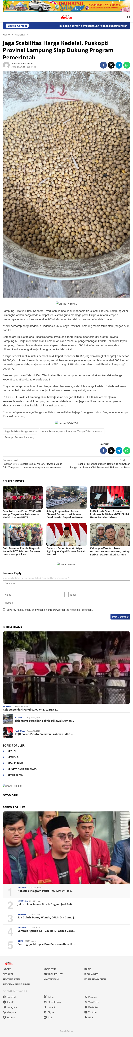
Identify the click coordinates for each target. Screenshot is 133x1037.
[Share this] (103, 65)
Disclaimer (91, 974)
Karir (87, 969)
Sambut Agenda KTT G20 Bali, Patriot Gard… (46, 930)
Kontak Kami (51, 979)
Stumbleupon (54, 1002)
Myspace (11, 1012)
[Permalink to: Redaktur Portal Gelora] (6, 64)
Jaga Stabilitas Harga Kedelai (21, 431)
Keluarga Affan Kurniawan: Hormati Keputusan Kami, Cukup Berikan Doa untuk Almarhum (110, 551)
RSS (90, 1017)
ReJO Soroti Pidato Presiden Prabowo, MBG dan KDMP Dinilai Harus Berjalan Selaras (109, 514)
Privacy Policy (53, 974)
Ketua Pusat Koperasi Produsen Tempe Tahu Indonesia (72, 431)
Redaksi (8, 974)
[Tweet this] (111, 65)
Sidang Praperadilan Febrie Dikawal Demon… (44, 720)
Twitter (51, 997)
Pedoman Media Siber (16, 984)
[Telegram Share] (119, 65)
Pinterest (92, 997)
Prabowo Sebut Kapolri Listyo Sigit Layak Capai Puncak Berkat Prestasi (65, 551)
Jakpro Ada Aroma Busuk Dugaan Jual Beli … (46, 904)
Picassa (11, 1017)
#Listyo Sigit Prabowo (22, 769)
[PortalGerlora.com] (66, 16)
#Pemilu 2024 (15, 775)
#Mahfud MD (15, 763)
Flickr (50, 1017)
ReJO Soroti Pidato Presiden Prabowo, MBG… (44, 733)
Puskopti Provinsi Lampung (19, 437)
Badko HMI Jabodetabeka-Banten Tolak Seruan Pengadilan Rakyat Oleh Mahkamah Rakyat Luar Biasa (100, 463)
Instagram (12, 1007)
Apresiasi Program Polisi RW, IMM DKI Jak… (45, 890)
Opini (20, 941)
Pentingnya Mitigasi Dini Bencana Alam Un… (47, 944)
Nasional (8, 706)
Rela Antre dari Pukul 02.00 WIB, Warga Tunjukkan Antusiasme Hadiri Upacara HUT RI (22, 514)
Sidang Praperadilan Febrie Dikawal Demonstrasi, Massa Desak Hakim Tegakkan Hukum (65, 514)
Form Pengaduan (95, 979)
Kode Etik (50, 969)
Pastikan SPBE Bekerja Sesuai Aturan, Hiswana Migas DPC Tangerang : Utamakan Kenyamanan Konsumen (32, 463)
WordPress (93, 1002)
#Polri (12, 751)
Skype (51, 1012)
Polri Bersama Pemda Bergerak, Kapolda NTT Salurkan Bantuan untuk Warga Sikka (22, 551)
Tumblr (10, 1002)
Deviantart (93, 1007)
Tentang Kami (11, 979)
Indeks (7, 969)
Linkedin (52, 1007)
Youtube (92, 1012)
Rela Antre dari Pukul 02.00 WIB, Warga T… (31, 709)
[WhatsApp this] (126, 65)
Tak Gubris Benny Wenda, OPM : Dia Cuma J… (47, 917)
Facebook (12, 997)
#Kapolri (13, 757)
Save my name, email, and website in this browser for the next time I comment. (50, 609)
